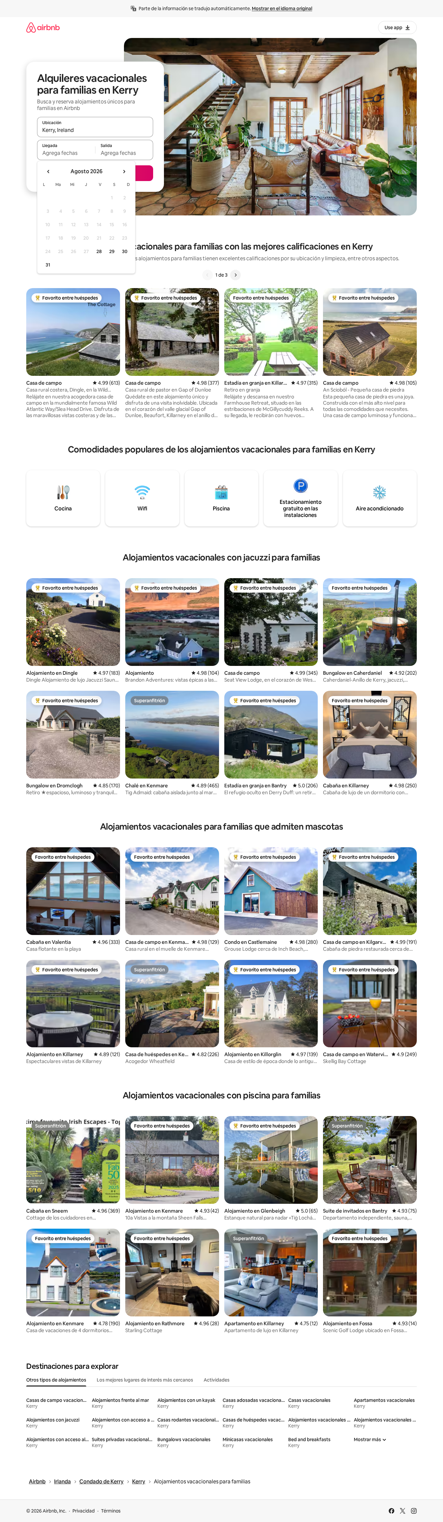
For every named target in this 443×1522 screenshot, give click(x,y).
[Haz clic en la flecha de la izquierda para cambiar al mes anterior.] (48, 172)
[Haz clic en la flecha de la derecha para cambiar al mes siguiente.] (124, 172)
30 (125, 251)
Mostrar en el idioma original (282, 8)
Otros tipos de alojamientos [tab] (56, 1380)
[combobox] (95, 130)
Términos (111, 1511)
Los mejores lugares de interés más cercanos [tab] (145, 1380)
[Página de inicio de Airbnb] (43, 27)
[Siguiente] (235, 275)
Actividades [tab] (217, 1380)
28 (99, 251)
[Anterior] (207, 275)
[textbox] (66, 153)
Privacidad (83, 1511)
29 (111, 251)
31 (48, 265)
